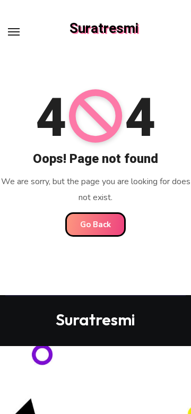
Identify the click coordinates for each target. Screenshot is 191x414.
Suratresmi (104, 29)
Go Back (95, 224)
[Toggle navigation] (13, 31)
